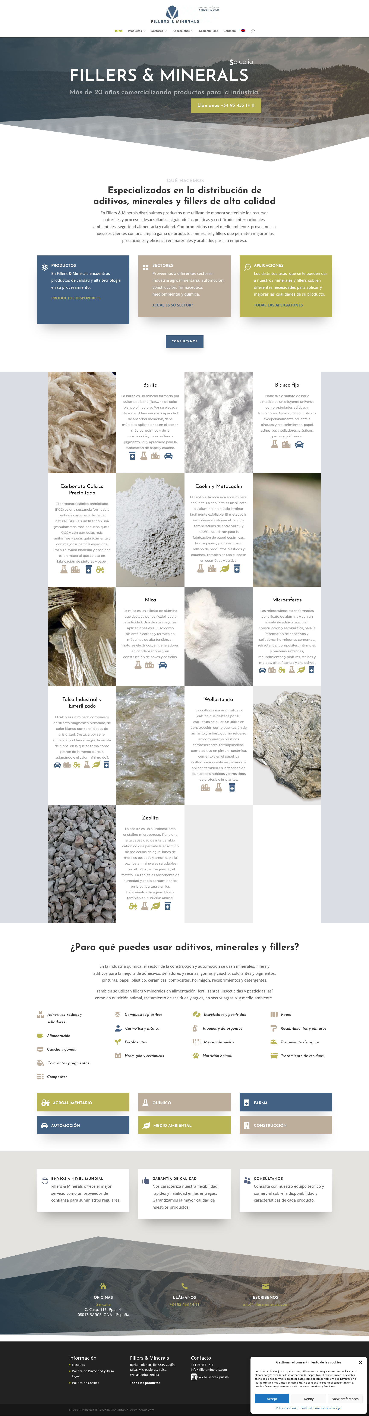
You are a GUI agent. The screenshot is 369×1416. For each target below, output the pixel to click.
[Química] (64, 574)
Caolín (170, 1365)
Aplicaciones (181, 30)
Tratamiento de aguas (300, 1042)
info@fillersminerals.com (265, 1304)
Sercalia (103, 1304)
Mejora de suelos (219, 1042)
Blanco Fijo (149, 1365)
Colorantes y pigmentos (68, 1063)
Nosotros (78, 1365)
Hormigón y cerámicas (144, 1056)
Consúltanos (185, 341)
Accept (272, 1399)
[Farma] (132, 460)
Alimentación (58, 1036)
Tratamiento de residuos (302, 1056)
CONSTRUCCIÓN (270, 1126)
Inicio (119, 30)
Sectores (157, 30)
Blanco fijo (287, 385)
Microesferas (287, 600)
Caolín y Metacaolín (218, 486)
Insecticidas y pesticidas (225, 1015)
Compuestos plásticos (143, 1015)
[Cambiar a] (243, 33)
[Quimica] (144, 460)
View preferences (345, 1399)
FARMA (261, 1103)
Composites (57, 1077)
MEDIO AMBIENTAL (172, 1126)
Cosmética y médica (142, 1029)
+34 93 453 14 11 (184, 1304)
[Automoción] (168, 460)
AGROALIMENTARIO (72, 1103)
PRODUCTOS (63, 266)
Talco (162, 1370)
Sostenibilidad (208, 30)
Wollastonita (218, 699)
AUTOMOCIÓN (65, 1126)
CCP (161, 1365)
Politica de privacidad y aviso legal (321, 1408)
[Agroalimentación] (100, 574)
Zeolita (150, 818)
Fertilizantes (136, 1042)
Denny (309, 1399)
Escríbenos (265, 1298)
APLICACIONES (269, 266)
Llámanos (184, 1298)
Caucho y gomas (61, 1050)
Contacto (230, 30)
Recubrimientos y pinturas (303, 1029)
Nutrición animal (217, 1056)
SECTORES (162, 266)
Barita (150, 385)
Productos (135, 30)
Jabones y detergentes (222, 1029)
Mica (150, 600)
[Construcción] (155, 460)
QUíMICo (161, 1103)
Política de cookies (287, 1408)
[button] (360, 1362)
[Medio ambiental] (225, 573)
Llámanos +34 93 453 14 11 (226, 105)
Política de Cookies (85, 1383)
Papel (286, 1015)
